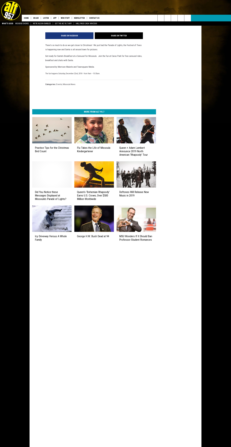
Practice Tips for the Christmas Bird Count (52, 149)
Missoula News (69, 84)
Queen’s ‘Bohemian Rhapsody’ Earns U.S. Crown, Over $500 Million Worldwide (93, 195)
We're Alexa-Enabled (42, 23)
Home (26, 18)
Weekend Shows (22, 23)
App (54, 18)
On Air (36, 18)
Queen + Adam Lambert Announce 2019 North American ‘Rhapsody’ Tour (133, 151)
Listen (46, 18)
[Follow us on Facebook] (174, 18)
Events (59, 84)
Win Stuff (65, 18)
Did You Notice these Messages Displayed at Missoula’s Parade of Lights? (50, 195)
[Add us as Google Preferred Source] (167, 18)
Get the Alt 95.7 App (63, 23)
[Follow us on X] (181, 18)
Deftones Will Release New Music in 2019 (134, 193)
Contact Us (94, 18)
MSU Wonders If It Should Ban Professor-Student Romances (135, 238)
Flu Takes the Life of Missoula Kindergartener (93, 149)
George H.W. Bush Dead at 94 (93, 236)
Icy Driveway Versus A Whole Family (51, 238)
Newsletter (79, 18)
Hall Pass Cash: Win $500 (86, 23)
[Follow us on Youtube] (187, 18)
